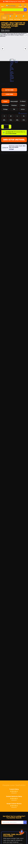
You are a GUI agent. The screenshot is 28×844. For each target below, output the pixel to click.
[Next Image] (25, 49)
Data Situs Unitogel (14, 139)
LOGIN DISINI (9, 94)
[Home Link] (10, 5)
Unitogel (13, 838)
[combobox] (12, 9)
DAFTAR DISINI (9, 90)
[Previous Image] (3, 49)
